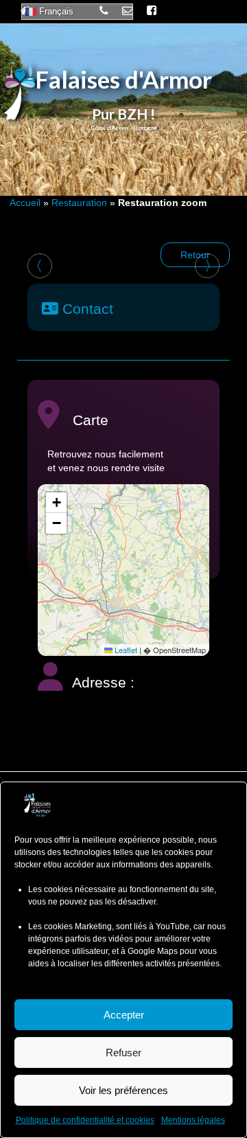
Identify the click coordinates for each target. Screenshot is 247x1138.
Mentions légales (193, 1120)
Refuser (123, 1052)
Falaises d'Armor (123, 79)
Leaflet (125, 649)
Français (54, 11)
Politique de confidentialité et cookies (85, 1120)
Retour (195, 254)
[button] (56, 502)
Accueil (25, 202)
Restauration (79, 202)
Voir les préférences (123, 1090)
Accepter (124, 1015)
